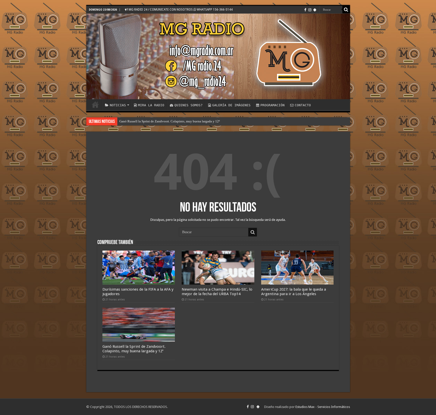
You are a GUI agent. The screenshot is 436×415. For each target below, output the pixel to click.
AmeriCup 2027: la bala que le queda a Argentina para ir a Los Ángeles (293, 291)
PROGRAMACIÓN (272, 105)
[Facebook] (305, 10)
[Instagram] (310, 10)
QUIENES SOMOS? (188, 105)
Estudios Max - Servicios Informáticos (322, 407)
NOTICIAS (118, 105)
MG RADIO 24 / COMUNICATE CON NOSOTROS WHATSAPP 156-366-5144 (180, 9)
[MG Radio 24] (218, 56)
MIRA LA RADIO (151, 105)
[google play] (315, 10)
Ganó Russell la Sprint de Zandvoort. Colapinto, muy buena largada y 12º (169, 121)
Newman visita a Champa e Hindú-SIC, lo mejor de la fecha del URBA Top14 (217, 291)
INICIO (95, 104)
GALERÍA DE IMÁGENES (231, 105)
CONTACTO (303, 105)
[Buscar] (346, 9)
